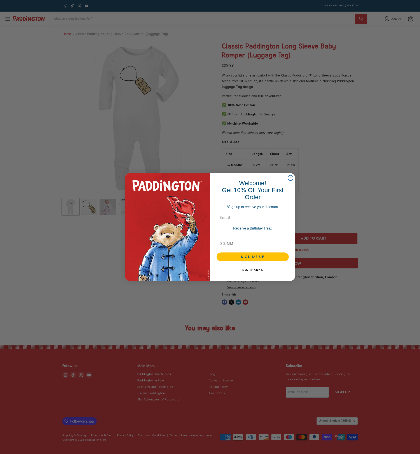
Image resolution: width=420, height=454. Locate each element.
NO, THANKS (252, 269)
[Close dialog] (290, 178)
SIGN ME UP (252, 256)
